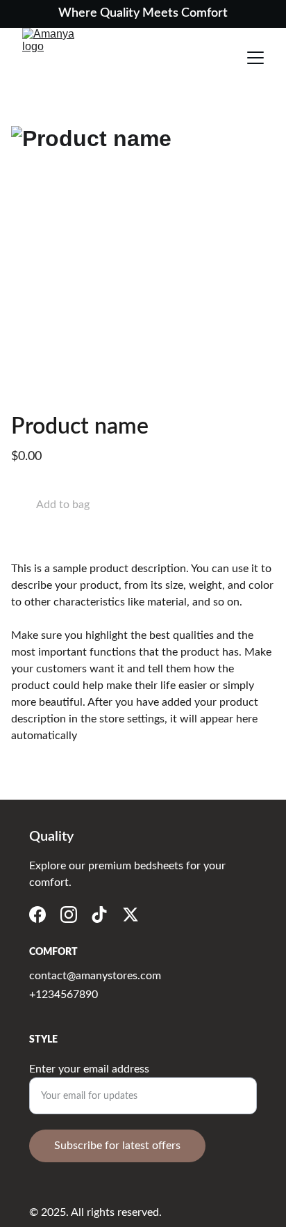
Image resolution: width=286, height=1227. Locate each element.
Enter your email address (89, 1069)
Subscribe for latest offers (117, 1145)
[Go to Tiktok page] (99, 914)
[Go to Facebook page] (37, 914)
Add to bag (63, 504)
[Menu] (255, 58)
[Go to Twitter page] (130, 914)
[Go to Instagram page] (68, 914)
